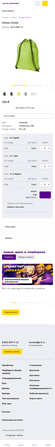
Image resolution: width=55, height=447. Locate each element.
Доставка (34, 375)
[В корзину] (45, 194)
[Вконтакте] (4, 335)
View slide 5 (36, 302)
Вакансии (34, 370)
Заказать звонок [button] (11, 351)
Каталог (6, 411)
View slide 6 (41, 302)
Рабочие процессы (39, 393)
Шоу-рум (6, 403)
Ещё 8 (33, 94)
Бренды (6, 393)
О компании (36, 365)
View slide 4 (30, 302)
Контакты (34, 380)
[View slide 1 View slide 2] (27, 59)
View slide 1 (19, 85)
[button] (45, 3)
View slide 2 (36, 85)
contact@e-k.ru (37, 342)
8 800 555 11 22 (10, 342)
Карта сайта (36, 398)
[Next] (50, 85)
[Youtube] (15, 335)
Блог (4, 383)
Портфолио (7, 365)
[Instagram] (10, 335)
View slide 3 (24, 302)
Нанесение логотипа (12, 420)
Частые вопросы (10, 398)
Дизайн (5, 388)
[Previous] (5, 85)
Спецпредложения (11, 378)
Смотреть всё (10, 312)
